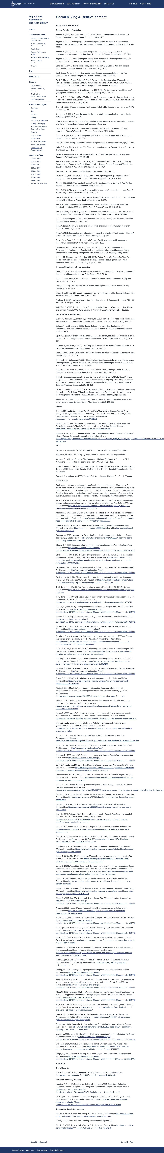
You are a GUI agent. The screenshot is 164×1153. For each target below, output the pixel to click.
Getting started (42, 1150)
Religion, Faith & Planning (40, 57)
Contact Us (109, 4)
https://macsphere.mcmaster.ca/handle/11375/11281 (76, 419)
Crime (33, 111)
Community (35, 108)
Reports (32, 82)
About (32, 29)
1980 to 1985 (35, 180)
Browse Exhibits (57, 4)
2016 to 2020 (35, 158)
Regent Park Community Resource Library (38, 19)
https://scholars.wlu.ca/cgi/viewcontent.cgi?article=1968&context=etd (83, 429)
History (33, 117)
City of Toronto (36, 85)
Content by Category (38, 104)
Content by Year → (128, 1142)
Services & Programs (38, 141)
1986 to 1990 (35, 177)
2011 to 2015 (35, 162)
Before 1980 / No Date (39, 183)
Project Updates (36, 135)
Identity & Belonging (38, 123)
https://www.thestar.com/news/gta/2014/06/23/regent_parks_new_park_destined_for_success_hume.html (97, 741)
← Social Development (37, 1142)
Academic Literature (37, 35)
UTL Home (133, 4)
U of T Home (145, 4)
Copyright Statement (91, 4)
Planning (34, 132)
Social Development (38, 144)
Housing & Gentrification (39, 120)
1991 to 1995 (35, 174)
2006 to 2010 (35, 165)
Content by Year (36, 155)
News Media (34, 77)
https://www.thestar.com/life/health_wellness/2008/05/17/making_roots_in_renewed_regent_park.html (96, 718)
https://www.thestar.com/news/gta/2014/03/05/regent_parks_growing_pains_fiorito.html (90, 696)
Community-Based (37, 99)
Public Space (35, 49)
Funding (34, 114)
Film (31, 71)
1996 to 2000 (35, 171)
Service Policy (73, 4)
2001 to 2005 (35, 168)
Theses (33, 66)
